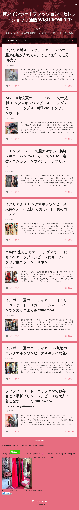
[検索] (76, 5)
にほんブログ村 (7, 496)
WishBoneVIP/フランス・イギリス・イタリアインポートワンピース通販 (25, 449)
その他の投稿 (39, 440)
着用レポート (57, 33)
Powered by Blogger (40, 501)
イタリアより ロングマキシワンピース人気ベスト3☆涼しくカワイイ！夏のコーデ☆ (36, 208)
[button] (72, 48)
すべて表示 (71, 40)
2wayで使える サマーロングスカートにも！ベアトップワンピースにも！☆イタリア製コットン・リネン (36, 256)
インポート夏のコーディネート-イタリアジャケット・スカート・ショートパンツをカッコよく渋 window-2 (36, 304)
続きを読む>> (69, 86)
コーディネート (44, 33)
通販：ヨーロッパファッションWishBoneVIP (21, 33)
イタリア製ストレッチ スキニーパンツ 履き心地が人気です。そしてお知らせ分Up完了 (37, 54)
